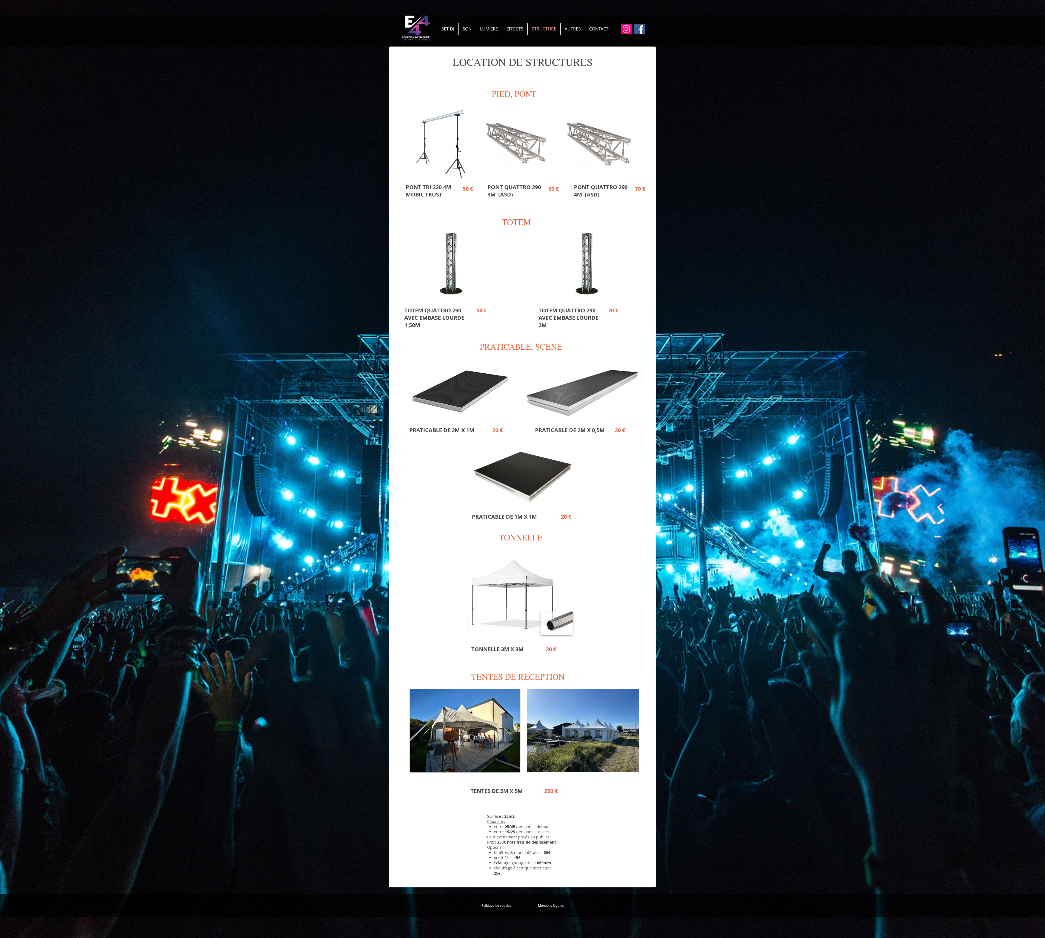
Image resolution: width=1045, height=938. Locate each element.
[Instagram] (626, 29)
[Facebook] (639, 29)
